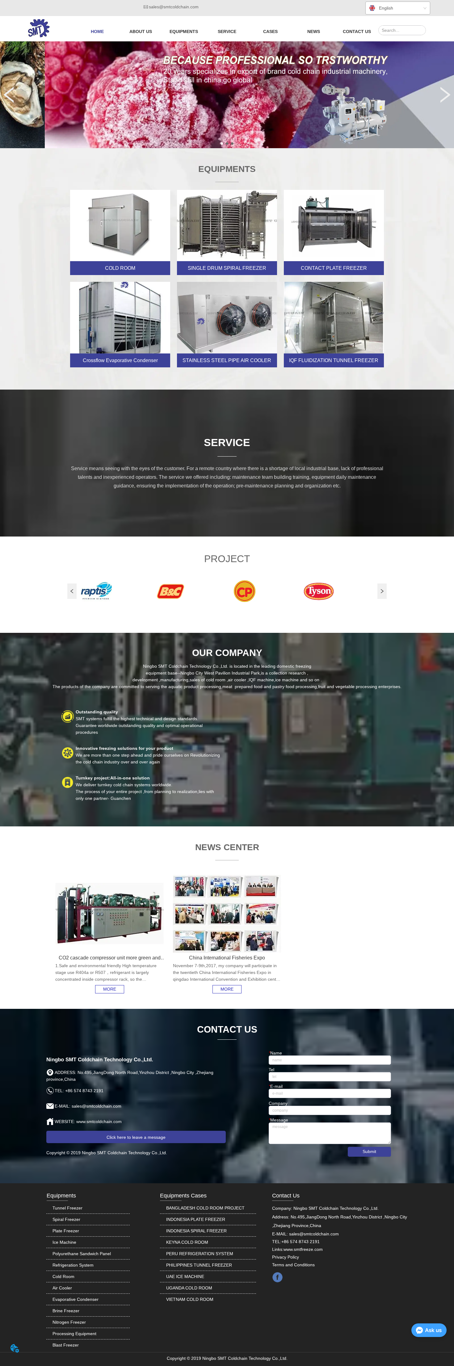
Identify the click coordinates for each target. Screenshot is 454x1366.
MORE (109, 989)
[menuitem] (141, 31)
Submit (369, 1151)
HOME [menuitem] (97, 31)
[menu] (227, 31)
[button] (140, 31)
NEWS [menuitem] (313, 31)
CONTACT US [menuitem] (357, 31)
